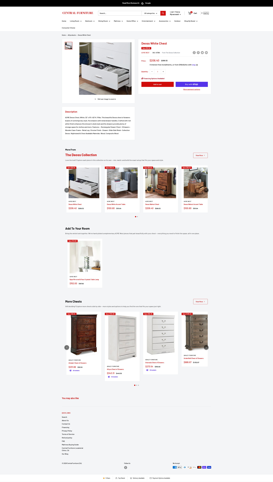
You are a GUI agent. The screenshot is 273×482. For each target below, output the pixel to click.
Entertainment (147, 21)
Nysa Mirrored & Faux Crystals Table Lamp (84, 279)
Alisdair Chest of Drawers (77, 363)
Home (64, 21)
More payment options (191, 89)
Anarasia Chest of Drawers (154, 362)
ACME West (145, 53)
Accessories (163, 21)
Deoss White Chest (75, 204)
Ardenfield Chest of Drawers (193, 358)
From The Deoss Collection (171, 53)
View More (199, 155)
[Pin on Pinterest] (198, 52)
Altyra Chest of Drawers (115, 369)
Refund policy (67, 438)
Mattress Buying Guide (70, 445)
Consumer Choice (68, 28)
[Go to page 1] (135, 216)
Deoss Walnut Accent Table (193, 204)
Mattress (117, 21)
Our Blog (65, 454)
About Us (65, 420)
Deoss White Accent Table (116, 204)
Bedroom (88, 21)
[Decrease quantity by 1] (152, 71)
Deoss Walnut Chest (152, 204)
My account (174, 14)
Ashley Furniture (75, 360)
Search (64, 417)
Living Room (74, 21)
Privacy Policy (67, 431)
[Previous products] (66, 190)
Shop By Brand (189, 21)
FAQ (63, 441)
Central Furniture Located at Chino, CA (72, 449)
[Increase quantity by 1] (163, 71)
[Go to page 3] (138, 385)
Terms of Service (68, 434)
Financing (65, 427)
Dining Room (103, 21)
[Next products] (206, 190)
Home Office (131, 21)
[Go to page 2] (137, 216)
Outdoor (177, 21)
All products (72, 35)
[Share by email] (206, 52)
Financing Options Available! (154, 78)
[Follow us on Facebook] (125, 467)
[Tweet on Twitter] (202, 52)
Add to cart (157, 84)
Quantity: (144, 72)
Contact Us (66, 424)
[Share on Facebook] (194, 52)
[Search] (163, 13)
